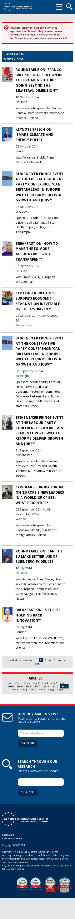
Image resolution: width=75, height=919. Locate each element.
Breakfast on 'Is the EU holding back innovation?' (38, 615)
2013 (15, 690)
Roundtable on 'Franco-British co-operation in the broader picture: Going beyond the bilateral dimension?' (39, 80)
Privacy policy (12, 838)
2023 (45, 683)
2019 (19, 686)
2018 (28, 686)
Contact (8, 834)
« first (13, 660)
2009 (51, 690)
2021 (63, 683)
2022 (54, 683)
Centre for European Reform (17, 7)
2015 (55, 686)
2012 (24, 690)
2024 (36, 683)
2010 (42, 690)
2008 (60, 690)
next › (61, 660)
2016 (46, 686)
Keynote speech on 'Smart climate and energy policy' (34, 134)
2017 (37, 686)
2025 (27, 683)
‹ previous (26, 660)
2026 (18, 683)
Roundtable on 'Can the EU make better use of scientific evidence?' (39, 556)
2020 (11, 686)
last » (37, 664)
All (10, 683)
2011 (33, 690)
